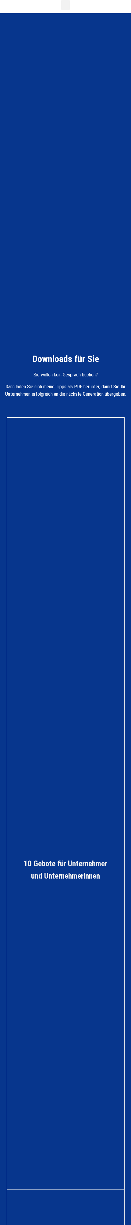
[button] (65, 5)
